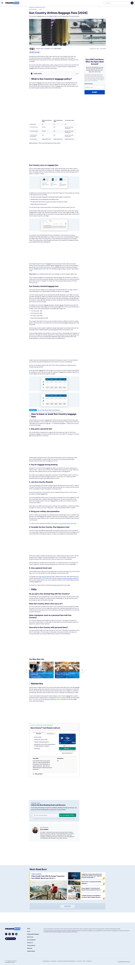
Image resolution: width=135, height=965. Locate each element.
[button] (2, 3)
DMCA (84, 961)
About (28, 928)
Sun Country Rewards (34, 485)
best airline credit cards (50, 699)
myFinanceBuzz (31, 951)
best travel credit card (56, 585)
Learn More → (33, 410)
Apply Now (37, 748)
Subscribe (29, 948)
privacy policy (68, 818)
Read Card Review (67, 753)
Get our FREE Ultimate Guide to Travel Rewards (49, 410)
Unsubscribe (89, 961)
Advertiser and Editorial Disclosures (37, 7)
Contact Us (30, 942)
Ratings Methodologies (33, 934)
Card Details (50, 733)
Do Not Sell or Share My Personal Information (66, 961)
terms (73, 818)
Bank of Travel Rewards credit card (45, 727)
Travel (40, 9)
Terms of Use (79, 961)
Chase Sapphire (45, 576)
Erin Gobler (44, 829)
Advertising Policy (46, 961)
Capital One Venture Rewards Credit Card (67, 578)
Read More (67, 906)
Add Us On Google (35, 52)
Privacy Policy (53, 961)
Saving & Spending (32, 9)
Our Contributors (31, 939)
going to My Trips (34, 267)
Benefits (38, 733)
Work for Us (30, 937)
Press (28, 931)
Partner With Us (31, 945)
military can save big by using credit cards (65, 523)
